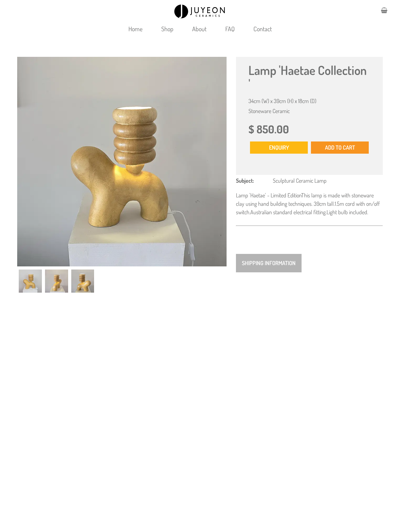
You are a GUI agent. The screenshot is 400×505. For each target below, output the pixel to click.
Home (135, 29)
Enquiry (279, 147)
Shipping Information (269, 263)
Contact (262, 29)
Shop (167, 29)
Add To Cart (340, 147)
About (199, 29)
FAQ (230, 29)
